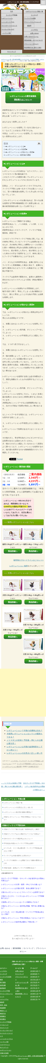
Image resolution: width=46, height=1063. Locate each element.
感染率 (29, 26)
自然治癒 (3, 985)
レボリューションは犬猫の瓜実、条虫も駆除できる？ (21, 888)
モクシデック (4, 1047)
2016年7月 (33, 999)
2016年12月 (34, 991)
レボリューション (7, 18)
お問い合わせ (34, 33)
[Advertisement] (23, 693)
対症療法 (3, 1019)
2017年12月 (34, 980)
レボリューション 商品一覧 (34, 11)
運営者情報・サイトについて (33, 40)
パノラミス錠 (6, 33)
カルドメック (4, 1028)
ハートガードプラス (8, 22)
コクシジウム (4, 999)
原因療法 (3, 1016)
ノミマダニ (34, 30)
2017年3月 (33, 982)
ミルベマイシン (5, 1045)
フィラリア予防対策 (24, 764)
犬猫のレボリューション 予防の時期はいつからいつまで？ (23, 918)
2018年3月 (33, 977)
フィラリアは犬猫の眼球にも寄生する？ (17, 856)
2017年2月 (33, 985)
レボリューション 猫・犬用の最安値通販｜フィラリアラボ (23, 2)
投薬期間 (3, 1008)
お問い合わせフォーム (31, 37)
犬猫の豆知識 (4, 1053)
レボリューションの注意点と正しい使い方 (24, 753)
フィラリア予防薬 (11, 15)
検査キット (3, 1011)
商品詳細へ (12, 551)
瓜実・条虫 (3, 1005)
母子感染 (3, 982)
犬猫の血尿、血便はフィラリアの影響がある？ (20, 868)
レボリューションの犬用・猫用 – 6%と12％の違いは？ (21, 884)
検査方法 (3, 1013)
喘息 (1, 980)
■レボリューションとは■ (15, 146)
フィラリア (34, 15)
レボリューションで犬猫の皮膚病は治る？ (24, 730)
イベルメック (4, 1025)
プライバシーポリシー (31, 44)
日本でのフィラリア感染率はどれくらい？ (18, 839)
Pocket (20, 459)
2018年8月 (33, 974)
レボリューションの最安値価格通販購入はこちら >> (23, 98)
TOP (11, 11)
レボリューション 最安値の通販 (18, 155)
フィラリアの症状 (30, 18)
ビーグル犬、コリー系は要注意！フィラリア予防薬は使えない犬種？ (22, 913)
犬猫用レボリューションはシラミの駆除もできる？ (20, 902)
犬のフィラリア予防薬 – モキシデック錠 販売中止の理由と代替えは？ (34, 786)
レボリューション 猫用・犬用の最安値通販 (29, 1056)
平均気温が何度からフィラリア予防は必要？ (19, 843)
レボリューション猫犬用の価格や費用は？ (18, 812)
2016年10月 (34, 997)
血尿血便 (3, 988)
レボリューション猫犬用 (13, 766)
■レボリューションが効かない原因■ (20, 152)
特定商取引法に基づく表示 (32, 48)
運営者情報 (17, 948)
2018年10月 (34, 971)
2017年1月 (33, 988)
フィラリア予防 (5, 991)
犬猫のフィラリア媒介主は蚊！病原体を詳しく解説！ (22, 829)
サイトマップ (11, 52)
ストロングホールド (8, 29)
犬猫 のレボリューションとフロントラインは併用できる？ (23, 892)
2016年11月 (34, 994)
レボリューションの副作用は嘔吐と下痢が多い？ (19, 922)
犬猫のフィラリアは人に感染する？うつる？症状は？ (22, 834)
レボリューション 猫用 (18, 566)
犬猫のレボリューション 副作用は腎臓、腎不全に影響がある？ (23, 907)
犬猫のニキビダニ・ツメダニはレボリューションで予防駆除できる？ (22, 897)
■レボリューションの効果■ (16, 149)
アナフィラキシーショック (32, 22)
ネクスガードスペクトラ (9, 26)
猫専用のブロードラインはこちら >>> (28, 560)
